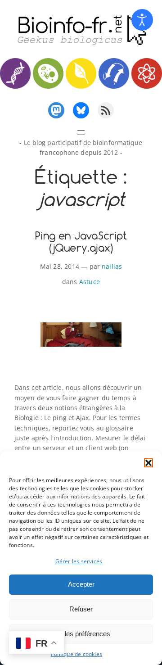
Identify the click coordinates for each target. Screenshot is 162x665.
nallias (112, 266)
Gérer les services (79, 561)
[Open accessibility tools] (142, 20)
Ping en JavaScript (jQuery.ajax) (81, 242)
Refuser (81, 609)
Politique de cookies (76, 654)
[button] (148, 462)
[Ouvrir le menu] (81, 132)
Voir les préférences (81, 634)
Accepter (81, 584)
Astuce (89, 281)
